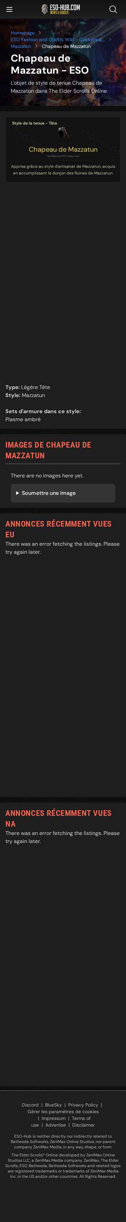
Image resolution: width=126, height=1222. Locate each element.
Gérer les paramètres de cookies (63, 1112)
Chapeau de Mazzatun (63, 149)
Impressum (54, 1118)
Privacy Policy (83, 1105)
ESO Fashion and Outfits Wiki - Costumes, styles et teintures (56, 39)
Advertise (55, 1125)
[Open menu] (9, 9)
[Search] (115, 9)
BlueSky (53, 1105)
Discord (30, 1105)
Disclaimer (83, 1125)
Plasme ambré (23, 419)
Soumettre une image (49, 493)
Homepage (23, 33)
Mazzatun (21, 46)
